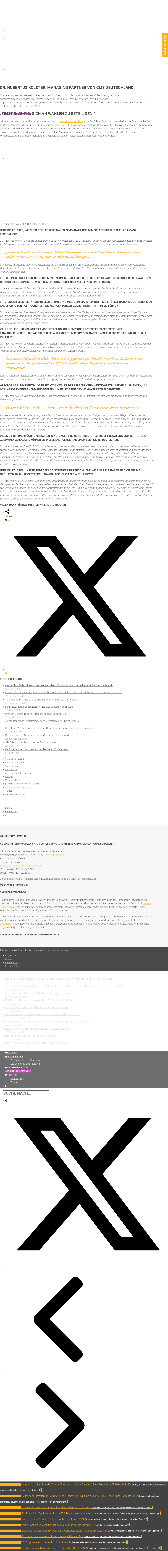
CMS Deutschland (14, 759)
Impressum (11, 955)
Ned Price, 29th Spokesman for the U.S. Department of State (39, 706)
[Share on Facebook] (6, 1100)
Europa (9, 776)
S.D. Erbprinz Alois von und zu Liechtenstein (30, 742)
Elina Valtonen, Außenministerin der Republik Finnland (37, 735)
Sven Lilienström (54, 854)
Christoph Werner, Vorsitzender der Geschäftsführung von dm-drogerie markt (49, 728)
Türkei (8, 791)
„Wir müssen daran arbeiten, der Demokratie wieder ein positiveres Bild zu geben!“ (123, 1548)
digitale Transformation (18, 773)
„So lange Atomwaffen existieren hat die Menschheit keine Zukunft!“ (115, 1519)
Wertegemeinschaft (15, 794)
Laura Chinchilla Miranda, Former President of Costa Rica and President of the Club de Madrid (59, 685)
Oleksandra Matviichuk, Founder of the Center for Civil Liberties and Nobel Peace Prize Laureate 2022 (63, 692)
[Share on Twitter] (86, 1264)
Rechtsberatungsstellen (17, 787)
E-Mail (8, 808)
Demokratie (11, 769)
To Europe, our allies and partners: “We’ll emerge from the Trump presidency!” (124, 1513)
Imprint (9, 959)
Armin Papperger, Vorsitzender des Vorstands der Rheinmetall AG (42, 720)
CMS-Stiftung (12, 766)
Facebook (11, 812)
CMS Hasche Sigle (15, 762)
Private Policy (12, 966)
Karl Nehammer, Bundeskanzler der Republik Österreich (37, 749)
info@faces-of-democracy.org (25, 865)
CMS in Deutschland (71, 121)
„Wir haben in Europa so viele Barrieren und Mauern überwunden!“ (122, 1507)
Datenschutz (11, 962)
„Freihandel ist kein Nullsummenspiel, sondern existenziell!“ (98, 1542)
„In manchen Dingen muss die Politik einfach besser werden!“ (112, 1536)
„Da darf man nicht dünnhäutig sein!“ (112, 1525)
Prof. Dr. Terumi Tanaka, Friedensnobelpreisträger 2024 (37, 713)
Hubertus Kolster (14, 780)
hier (23, 878)
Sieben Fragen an (10, 1484)
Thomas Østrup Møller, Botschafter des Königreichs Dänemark (41, 699)
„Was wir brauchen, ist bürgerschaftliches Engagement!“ (135, 1531)
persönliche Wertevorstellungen (22, 783)
